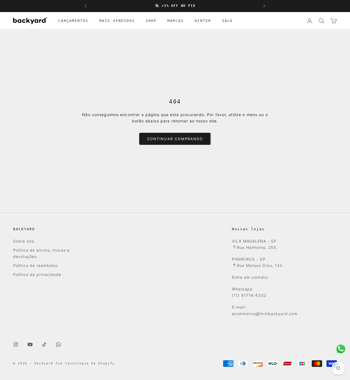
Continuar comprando (175, 139)
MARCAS (175, 21)
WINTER (203, 21)
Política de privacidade (37, 274)
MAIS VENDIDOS (117, 21)
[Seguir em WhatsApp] (58, 344)
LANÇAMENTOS (73, 21)
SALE (227, 21)
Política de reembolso (35, 265)
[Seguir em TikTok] (44, 344)
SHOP (151, 21)
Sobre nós (23, 241)
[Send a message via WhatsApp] (340, 348)
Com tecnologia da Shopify (85, 363)
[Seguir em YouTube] (30, 344)
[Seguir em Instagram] (16, 344)
